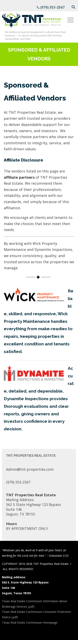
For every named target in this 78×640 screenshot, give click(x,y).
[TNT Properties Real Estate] (31, 28)
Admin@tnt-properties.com (30, 469)
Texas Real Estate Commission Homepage (29, 622)
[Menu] (70, 20)
